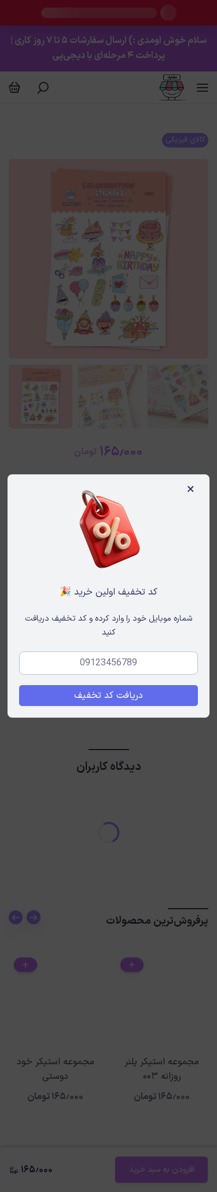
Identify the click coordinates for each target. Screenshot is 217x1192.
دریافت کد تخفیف (108, 696)
